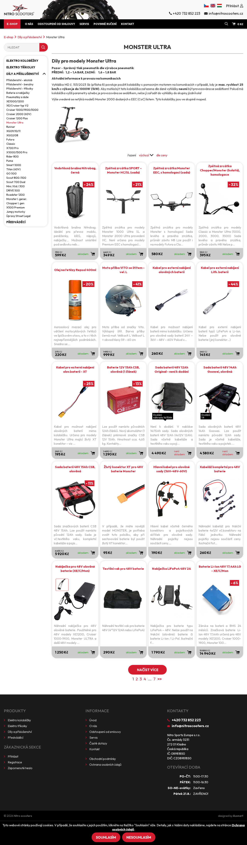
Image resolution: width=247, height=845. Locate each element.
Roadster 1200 (15, 194)
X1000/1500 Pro (16, 152)
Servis (84, 24)
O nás (29, 24)
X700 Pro (12, 148)
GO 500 (11, 173)
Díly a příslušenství (30, 37)
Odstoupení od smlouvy (56, 24)
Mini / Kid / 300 (15, 186)
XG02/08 (12, 135)
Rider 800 (12, 156)
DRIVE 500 (13, 190)
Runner (10, 127)
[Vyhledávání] (226, 24)
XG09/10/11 (13, 131)
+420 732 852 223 (186, 720)
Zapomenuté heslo (20, 768)
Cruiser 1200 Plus (17, 118)
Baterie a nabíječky (18, 93)
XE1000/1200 (15, 101)
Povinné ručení (105, 24)
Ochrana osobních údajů (105, 764)
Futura (10, 139)
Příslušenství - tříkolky (19, 88)
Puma (9, 161)
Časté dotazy (98, 743)
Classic (10, 144)
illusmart (238, 816)
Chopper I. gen (15, 203)
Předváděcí (15, 222)
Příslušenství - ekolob (19, 80)
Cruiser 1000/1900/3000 (22, 110)
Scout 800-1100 (16, 177)
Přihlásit (13, 756)
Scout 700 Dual (15, 182)
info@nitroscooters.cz (190, 726)
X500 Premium (15, 207)
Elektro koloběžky (22, 61)
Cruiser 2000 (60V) (18, 114)
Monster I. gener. (16, 199)
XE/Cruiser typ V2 (17, 105)
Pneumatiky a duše (17, 97)
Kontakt (127, 24)
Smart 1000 (13, 165)
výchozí (144, 155)
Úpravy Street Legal (18, 216)
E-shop (12, 24)
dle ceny (161, 155)
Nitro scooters (23, 816)
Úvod (92, 720)
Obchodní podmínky (102, 759)
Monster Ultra (14, 122)
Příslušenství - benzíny (19, 84)
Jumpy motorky (15, 211)
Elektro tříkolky (20, 67)
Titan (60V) (13, 169)
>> (159, 679)
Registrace (15, 762)
